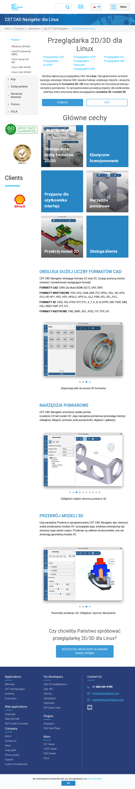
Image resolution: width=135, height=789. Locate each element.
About (8, 736)
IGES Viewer (50, 753)
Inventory (9, 693)
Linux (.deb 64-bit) (21, 67)
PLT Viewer (49, 744)
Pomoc (15, 104)
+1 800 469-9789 (102, 686)
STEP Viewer (50, 749)
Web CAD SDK (12, 719)
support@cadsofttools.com (108, 699)
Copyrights (10, 750)
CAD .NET (49, 689)
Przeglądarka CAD (53, 57)
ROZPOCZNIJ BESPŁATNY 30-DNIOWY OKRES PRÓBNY (85, 651)
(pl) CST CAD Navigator (56, 28)
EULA (14, 111)
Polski (96, 5)
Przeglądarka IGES (84, 68)
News (8, 745)
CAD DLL (48, 693)
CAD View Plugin (52, 728)
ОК (68, 783)
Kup (13, 79)
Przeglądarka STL (114, 57)
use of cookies (94, 778)
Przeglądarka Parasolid (81, 63)
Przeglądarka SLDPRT (50, 63)
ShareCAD (10, 714)
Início (8, 28)
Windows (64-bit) (21, 46)
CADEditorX (50, 698)
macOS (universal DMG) (21, 53)
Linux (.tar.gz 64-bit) (20, 61)
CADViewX (49, 703)
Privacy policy (12, 755)
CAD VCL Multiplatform (55, 684)
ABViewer (10, 684)
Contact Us (10, 741)
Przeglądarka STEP (84, 57)
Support (9, 759)
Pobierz (15, 39)
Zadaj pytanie (19, 86)
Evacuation (11, 698)
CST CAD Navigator (15, 689)
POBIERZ (62, 102)
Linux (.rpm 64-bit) (21, 72)
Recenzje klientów (16, 95)
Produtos (19, 28)
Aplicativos (34, 28)
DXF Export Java (52, 707)
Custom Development (16, 764)
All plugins (49, 723)
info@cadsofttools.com (105, 693)
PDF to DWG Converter (16, 723)
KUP (107, 102)
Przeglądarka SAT (114, 61)
